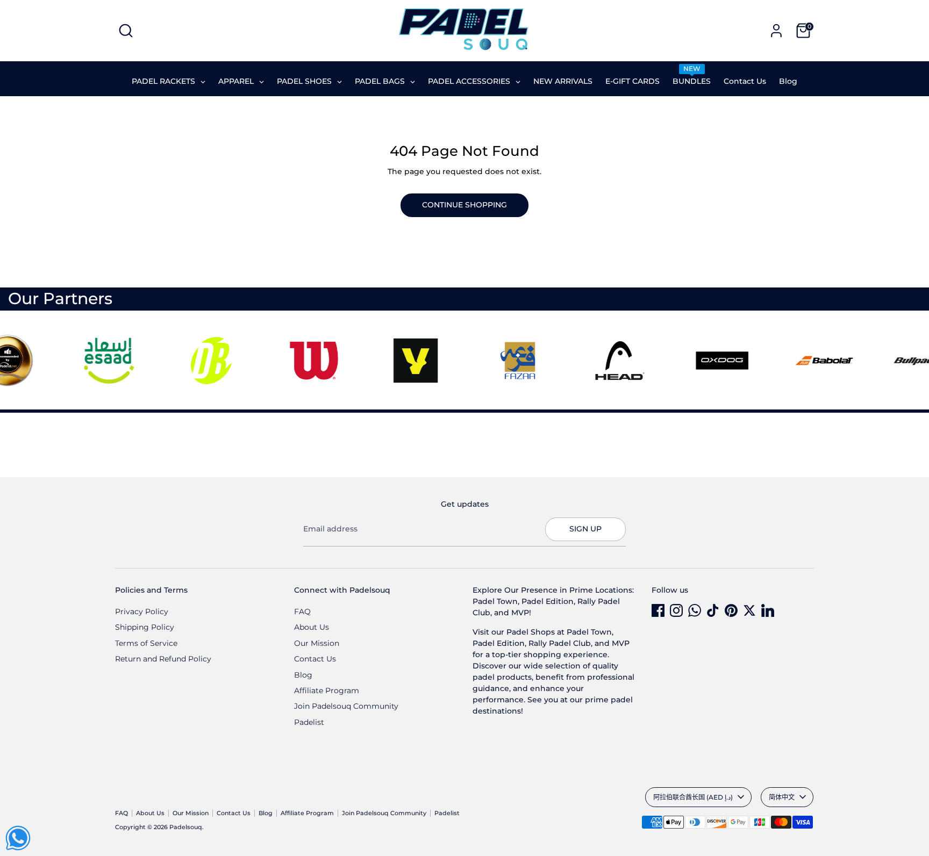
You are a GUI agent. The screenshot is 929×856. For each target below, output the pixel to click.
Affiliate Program (326, 690)
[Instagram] (676, 610)
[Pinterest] (731, 610)
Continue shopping (464, 205)
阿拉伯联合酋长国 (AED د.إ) (693, 797)
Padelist (309, 722)
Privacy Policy (141, 611)
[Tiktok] (712, 610)
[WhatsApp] (694, 610)
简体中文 (782, 797)
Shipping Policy (144, 627)
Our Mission (316, 643)
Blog (303, 675)
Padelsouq (185, 827)
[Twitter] (749, 610)
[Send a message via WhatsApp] (18, 838)
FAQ (302, 611)
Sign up (585, 529)
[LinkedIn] (767, 610)
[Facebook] (658, 610)
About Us (311, 627)
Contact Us (315, 659)
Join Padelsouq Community (346, 706)
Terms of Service (146, 643)
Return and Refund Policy (163, 659)
